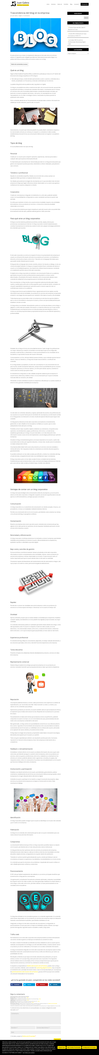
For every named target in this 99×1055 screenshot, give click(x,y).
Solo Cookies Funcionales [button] (73, 1047)
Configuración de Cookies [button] (89, 1047)
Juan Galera (15, 15)
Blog (71, 4)
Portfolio (66, 4)
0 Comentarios (26, 15)
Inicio (48, 4)
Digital (20, 15)
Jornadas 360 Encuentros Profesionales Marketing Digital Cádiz (76, 42)
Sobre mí (59, 4)
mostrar (25, 64)
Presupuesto (84, 4)
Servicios (53, 4)
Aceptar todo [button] (61, 1047)
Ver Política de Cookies (29, 1052)
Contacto (76, 4)
